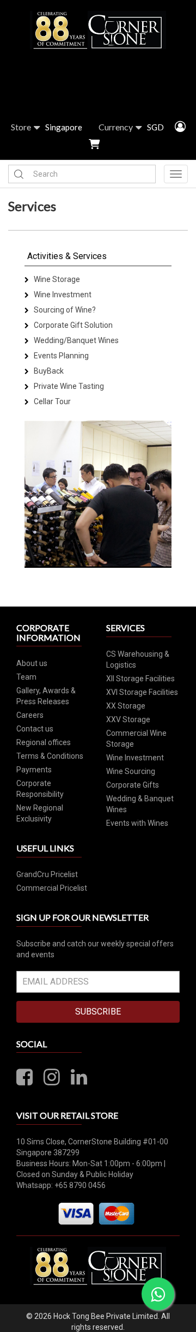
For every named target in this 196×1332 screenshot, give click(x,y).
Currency (116, 127)
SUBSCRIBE (98, 1011)
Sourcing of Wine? (64, 309)
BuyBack (48, 371)
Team (26, 677)
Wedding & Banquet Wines (140, 804)
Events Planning (60, 355)
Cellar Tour (51, 401)
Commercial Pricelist (51, 888)
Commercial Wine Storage (136, 738)
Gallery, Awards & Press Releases (46, 696)
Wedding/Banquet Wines (75, 340)
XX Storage (125, 705)
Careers (30, 715)
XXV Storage (128, 719)
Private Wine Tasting (68, 386)
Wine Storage (56, 279)
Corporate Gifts (132, 785)
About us (31, 663)
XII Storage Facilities (140, 678)
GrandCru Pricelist (47, 874)
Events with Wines (137, 823)
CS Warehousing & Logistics (137, 659)
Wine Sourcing (130, 771)
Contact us (34, 728)
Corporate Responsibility (40, 789)
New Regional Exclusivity (39, 813)
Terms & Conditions (49, 756)
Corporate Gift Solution (72, 325)
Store (21, 127)
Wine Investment (61, 294)
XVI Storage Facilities (142, 692)
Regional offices (43, 742)
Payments (34, 769)
